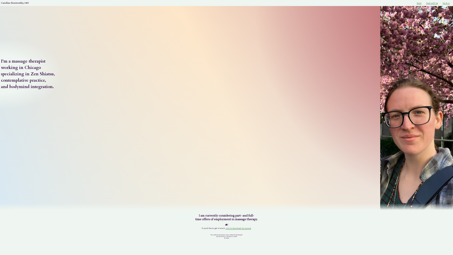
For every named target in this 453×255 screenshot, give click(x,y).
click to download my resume (238, 228)
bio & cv (446, 3)
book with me (432, 3)
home (419, 3)
